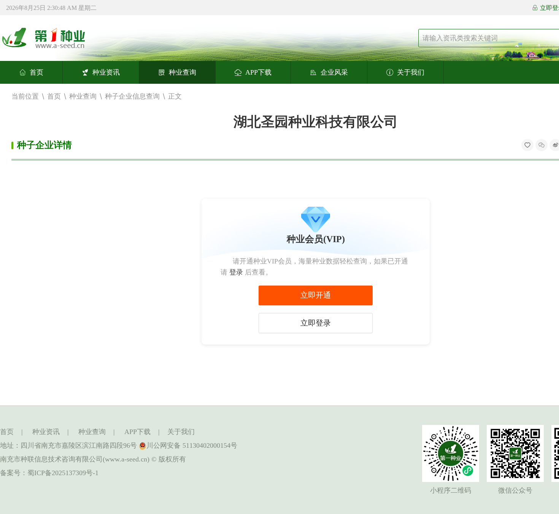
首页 (36, 72)
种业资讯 (106, 72)
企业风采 (334, 72)
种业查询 (182, 72)
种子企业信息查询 (132, 96)
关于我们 (410, 72)
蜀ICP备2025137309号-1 (62, 473)
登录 (236, 272)
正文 (175, 96)
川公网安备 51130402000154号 (191, 445)
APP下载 (258, 72)
